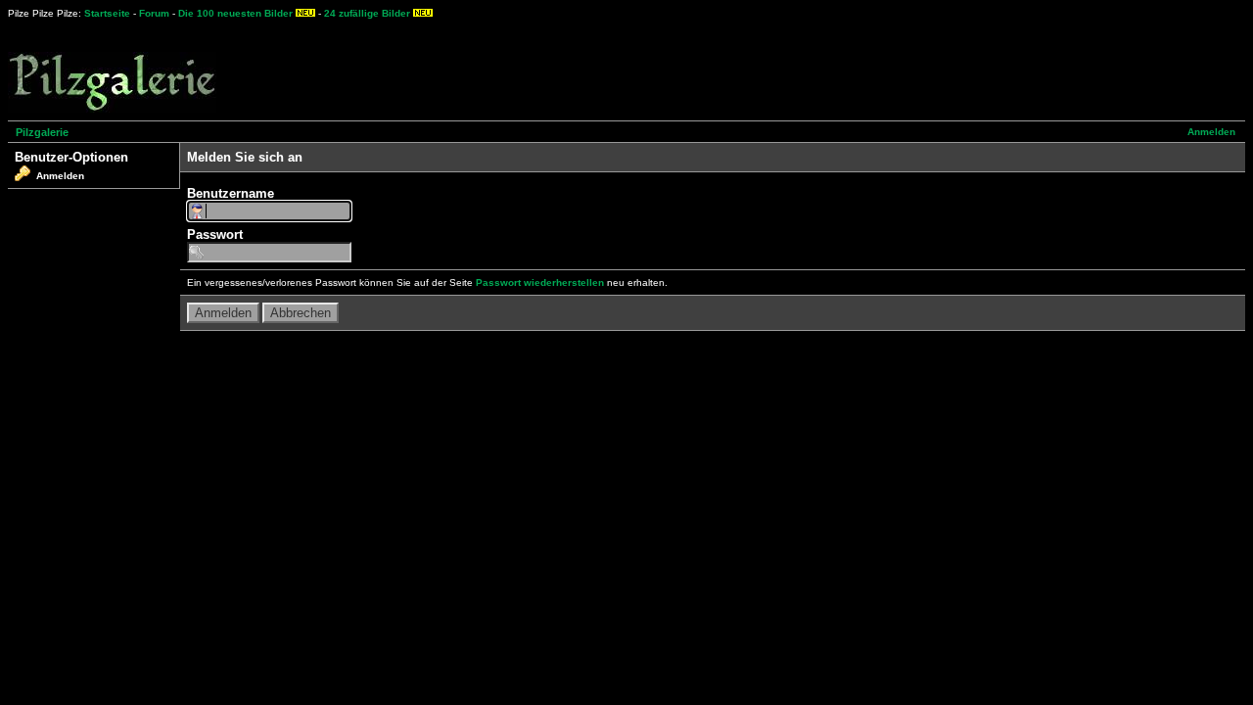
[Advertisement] (725, 68)
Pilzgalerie (42, 132)
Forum (154, 13)
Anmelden (1211, 131)
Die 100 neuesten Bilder (235, 13)
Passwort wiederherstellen (540, 282)
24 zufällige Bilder (367, 13)
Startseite (107, 13)
